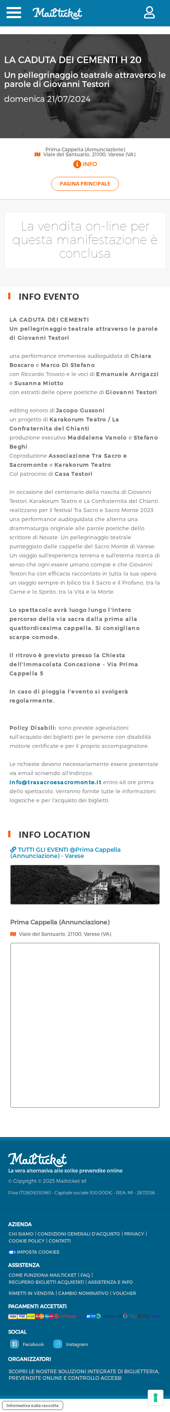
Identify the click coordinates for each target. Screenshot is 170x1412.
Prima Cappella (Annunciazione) (85, 149)
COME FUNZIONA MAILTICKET (42, 1275)
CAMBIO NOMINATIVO (83, 1293)
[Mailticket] (57, 18)
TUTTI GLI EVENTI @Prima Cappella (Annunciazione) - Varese (65, 852)
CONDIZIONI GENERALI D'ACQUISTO (79, 1233)
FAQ (85, 1275)
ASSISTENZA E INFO (110, 1282)
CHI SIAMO (21, 1233)
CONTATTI (60, 1240)
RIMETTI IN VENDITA (31, 1293)
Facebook (32, 1344)
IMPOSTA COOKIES (38, 1252)
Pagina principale (85, 183)
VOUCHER (124, 1293)
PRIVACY (134, 1233)
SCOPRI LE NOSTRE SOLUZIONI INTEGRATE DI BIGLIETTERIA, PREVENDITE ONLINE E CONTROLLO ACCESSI (84, 1374)
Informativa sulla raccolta (33, 1405)
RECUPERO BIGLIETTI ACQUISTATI (46, 1282)
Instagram (76, 1344)
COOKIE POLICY (27, 1240)
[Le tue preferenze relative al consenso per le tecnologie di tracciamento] (155, 1397)
